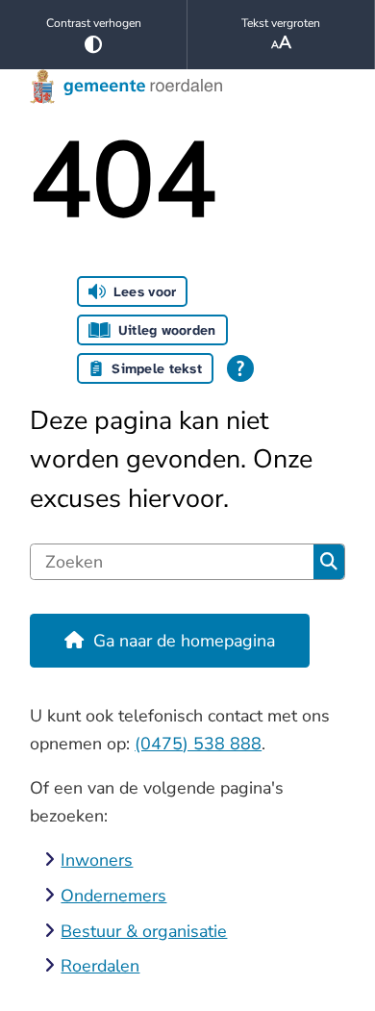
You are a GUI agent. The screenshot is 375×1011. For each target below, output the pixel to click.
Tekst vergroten (280, 23)
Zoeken (328, 561)
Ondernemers (113, 895)
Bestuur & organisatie (144, 931)
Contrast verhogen (93, 23)
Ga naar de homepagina (184, 640)
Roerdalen (100, 965)
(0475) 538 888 (198, 743)
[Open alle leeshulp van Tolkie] (240, 368)
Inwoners (97, 860)
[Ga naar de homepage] (187, 86)
